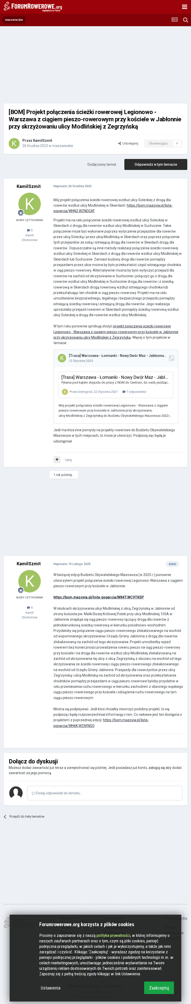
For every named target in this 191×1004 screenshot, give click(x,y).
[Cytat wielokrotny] (56, 459)
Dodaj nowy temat (102, 164)
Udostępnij (129, 143)
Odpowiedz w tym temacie (156, 164)
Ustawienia (50, 988)
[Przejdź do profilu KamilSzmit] (14, 143)
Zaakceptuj (159, 988)
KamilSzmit (42, 141)
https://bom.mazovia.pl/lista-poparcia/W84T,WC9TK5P (98, 597)
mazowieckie (62, 146)
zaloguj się (156, 768)
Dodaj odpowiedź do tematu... (58, 793)
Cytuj (68, 460)
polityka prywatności (113, 935)
